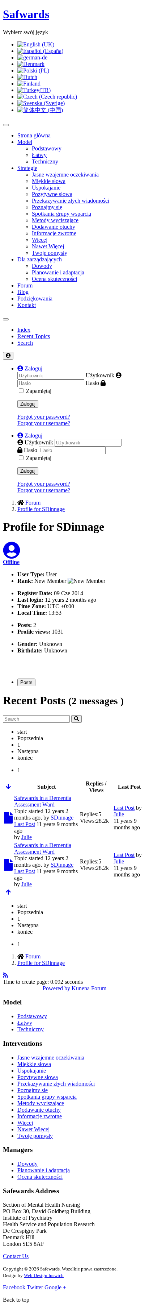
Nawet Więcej (48, 246)
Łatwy (39, 155)
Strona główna (34, 135)
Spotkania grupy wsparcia (61, 214)
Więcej (39, 240)
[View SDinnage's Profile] (11, 555)
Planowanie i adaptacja (58, 272)
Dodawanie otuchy (53, 227)
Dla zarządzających (39, 259)
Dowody (42, 266)
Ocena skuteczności (54, 279)
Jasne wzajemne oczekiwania (65, 174)
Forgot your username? (43, 423)
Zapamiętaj (38, 391)
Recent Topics (33, 336)
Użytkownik (100, 375)
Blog (23, 292)
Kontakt (26, 305)
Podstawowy (46, 148)
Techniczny (45, 161)
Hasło (92, 383)
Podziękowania (34, 298)
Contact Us (16, 1256)
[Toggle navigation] (6, 319)
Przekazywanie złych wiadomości (70, 201)
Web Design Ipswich (44, 1275)
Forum (25, 285)
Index (23, 330)
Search (25, 343)
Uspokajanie (46, 188)
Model (24, 142)
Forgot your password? (43, 417)
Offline (11, 562)
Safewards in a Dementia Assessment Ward (42, 801)
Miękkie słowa (48, 181)
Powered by (56, 988)
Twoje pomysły (49, 253)
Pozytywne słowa (52, 194)
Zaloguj (27, 404)
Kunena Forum (89, 988)
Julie (26, 837)
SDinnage (62, 817)
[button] (29, 368)
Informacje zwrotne (54, 233)
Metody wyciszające (55, 220)
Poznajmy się (47, 207)
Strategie (27, 168)
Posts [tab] (26, 682)
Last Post (24, 824)
